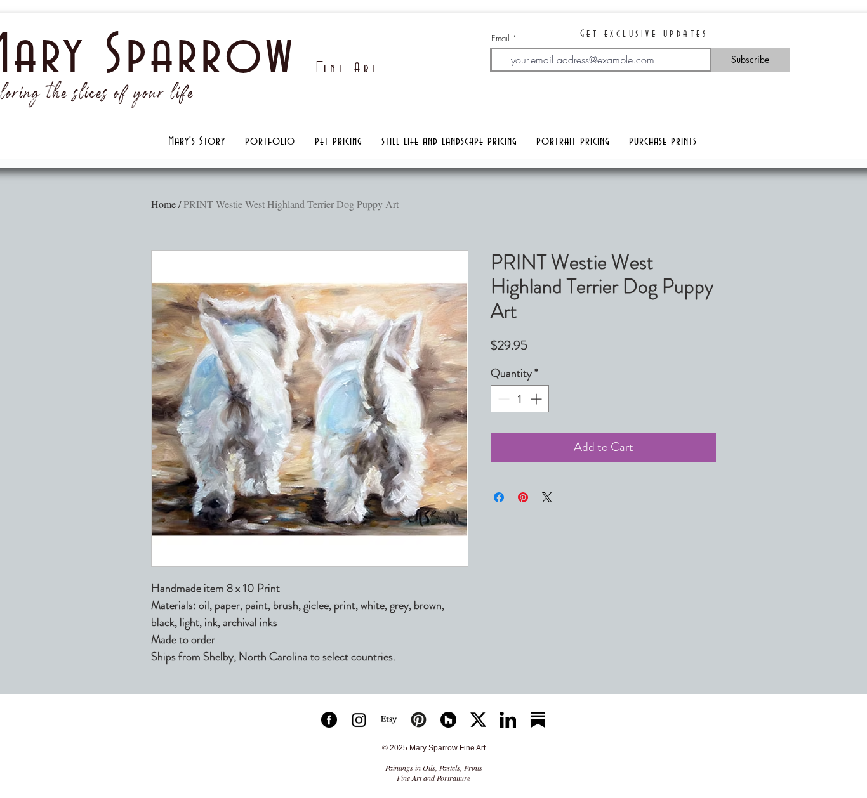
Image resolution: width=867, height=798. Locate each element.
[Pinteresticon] (419, 720)
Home (163, 204)
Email (500, 38)
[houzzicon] (448, 720)
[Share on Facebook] (498, 497)
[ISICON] (359, 720)
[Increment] (537, 399)
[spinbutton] (519, 399)
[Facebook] (329, 720)
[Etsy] (389, 720)
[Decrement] (502, 399)
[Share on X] (547, 497)
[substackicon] (538, 720)
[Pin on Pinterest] (523, 497)
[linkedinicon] (508, 720)
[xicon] (478, 720)
